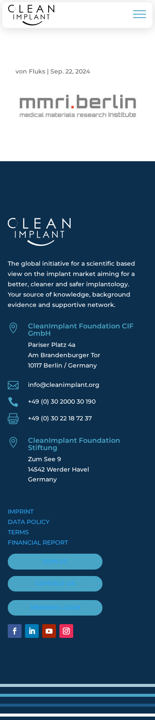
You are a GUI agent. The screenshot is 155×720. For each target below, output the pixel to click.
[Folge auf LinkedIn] (32, 631)
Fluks (37, 71)
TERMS (18, 532)
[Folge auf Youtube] (49, 631)
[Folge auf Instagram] (66, 631)
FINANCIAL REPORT (38, 542)
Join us (55, 561)
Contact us (55, 583)
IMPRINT (21, 511)
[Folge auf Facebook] (15, 631)
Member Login (55, 607)
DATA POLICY (29, 522)
